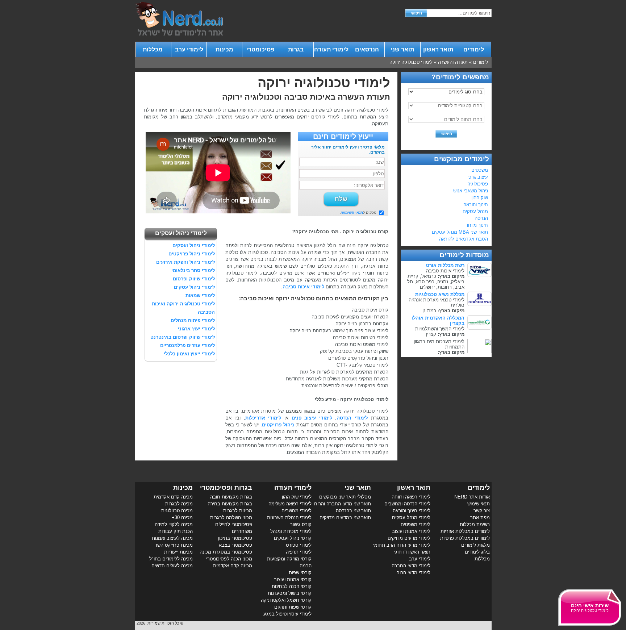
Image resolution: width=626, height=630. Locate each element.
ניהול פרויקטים (278, 424)
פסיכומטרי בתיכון (235, 538)
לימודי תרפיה (299, 552)
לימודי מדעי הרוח (413, 572)
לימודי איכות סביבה (303, 286)
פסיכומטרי (260, 49)
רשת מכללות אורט (445, 265)
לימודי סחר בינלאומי (193, 270)
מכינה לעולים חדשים (172, 565)
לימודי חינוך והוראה (411, 510)
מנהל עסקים (475, 211)
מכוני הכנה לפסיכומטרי (229, 559)
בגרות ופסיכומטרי (226, 487)
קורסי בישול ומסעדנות (290, 593)
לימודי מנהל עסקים (411, 517)
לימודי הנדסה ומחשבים (407, 503)
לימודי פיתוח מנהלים (193, 320)
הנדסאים (367, 49)
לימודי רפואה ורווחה (411, 497)
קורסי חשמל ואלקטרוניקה (286, 600)
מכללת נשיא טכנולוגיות (439, 294)
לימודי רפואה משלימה (290, 503)
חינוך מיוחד (477, 225)
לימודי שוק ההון (297, 497)
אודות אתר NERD (472, 497)
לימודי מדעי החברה (411, 565)
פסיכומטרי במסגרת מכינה (226, 552)
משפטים (479, 170)
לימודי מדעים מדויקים (409, 538)
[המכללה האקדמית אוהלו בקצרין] (479, 328)
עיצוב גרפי (477, 177)
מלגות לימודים (475, 545)
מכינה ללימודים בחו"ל (171, 559)
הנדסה (481, 218)
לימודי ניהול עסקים (194, 287)
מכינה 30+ (182, 517)
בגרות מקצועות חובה (231, 497)
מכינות (224, 49)
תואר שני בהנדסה (353, 510)
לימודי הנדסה (352, 418)
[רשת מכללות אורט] (479, 275)
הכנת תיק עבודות (175, 531)
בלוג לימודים (477, 552)
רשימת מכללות (475, 524)
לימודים (473, 49)
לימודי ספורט (299, 545)
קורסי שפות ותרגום (293, 607)
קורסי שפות (300, 572)
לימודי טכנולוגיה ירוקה (411, 62)
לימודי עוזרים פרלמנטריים (187, 345)
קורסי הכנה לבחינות (292, 586)
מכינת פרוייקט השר (174, 545)
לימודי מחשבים (296, 510)
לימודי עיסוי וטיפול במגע (287, 614)
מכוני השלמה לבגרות (231, 517)
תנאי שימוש (478, 503)
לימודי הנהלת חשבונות (289, 517)
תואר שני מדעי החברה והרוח (342, 503)
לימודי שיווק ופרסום (194, 278)
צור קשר (481, 510)
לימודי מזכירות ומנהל (291, 531)
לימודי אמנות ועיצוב (411, 531)
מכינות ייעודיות (178, 552)
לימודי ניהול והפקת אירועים (185, 262)
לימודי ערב (189, 49)
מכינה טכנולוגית (177, 510)
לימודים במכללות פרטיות (465, 538)
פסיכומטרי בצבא (235, 545)
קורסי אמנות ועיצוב (293, 579)
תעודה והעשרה (453, 62)
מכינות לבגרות (237, 510)
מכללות (153, 49)
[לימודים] (179, 34)
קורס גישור (301, 524)
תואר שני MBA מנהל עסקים (460, 232)
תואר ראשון (438, 49)
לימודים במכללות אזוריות (465, 531)
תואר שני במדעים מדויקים (345, 517)
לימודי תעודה (331, 49)
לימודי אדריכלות (263, 418)
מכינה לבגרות (179, 503)
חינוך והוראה (475, 204)
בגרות (296, 49)
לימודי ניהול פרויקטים (191, 253)
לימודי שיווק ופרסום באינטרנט (182, 337)
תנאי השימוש (352, 212)
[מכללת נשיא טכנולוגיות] (479, 304)
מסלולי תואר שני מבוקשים (345, 497)
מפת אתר (480, 517)
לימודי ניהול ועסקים (193, 245)
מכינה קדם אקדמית (232, 565)
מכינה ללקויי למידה (174, 524)
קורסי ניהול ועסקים (293, 538)
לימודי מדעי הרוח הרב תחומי (401, 545)
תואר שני (402, 49)
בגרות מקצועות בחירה (230, 503)
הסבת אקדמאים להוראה (463, 239)
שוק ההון (479, 197)
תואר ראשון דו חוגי (412, 552)
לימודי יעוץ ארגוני (196, 328)
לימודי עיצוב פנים (312, 418)
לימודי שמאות (200, 295)
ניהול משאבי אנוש (470, 190)
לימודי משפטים (415, 524)
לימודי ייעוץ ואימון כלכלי (189, 353)
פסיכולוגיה (477, 184)
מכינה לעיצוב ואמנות (172, 538)
